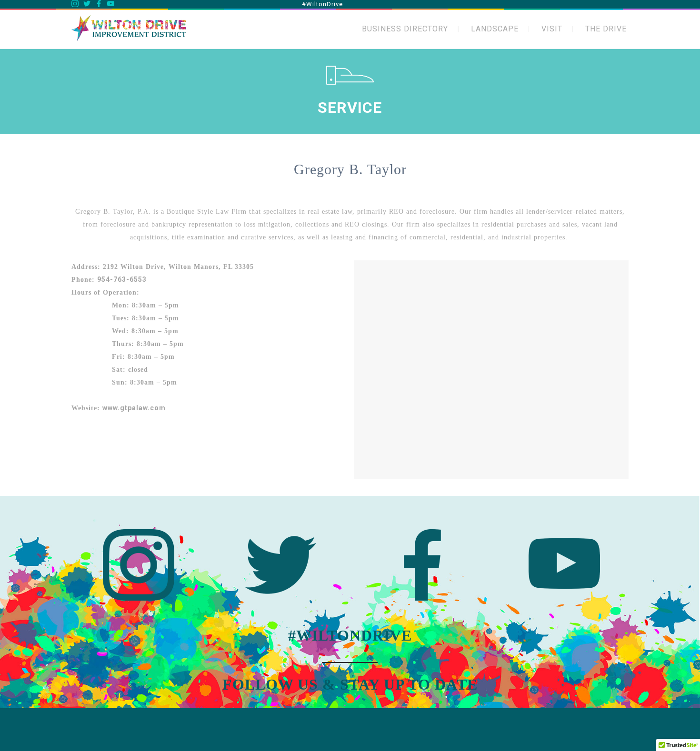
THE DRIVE (606, 28)
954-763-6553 (122, 279)
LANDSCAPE (495, 28)
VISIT (551, 28)
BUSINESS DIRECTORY (405, 28)
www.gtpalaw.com (134, 408)
